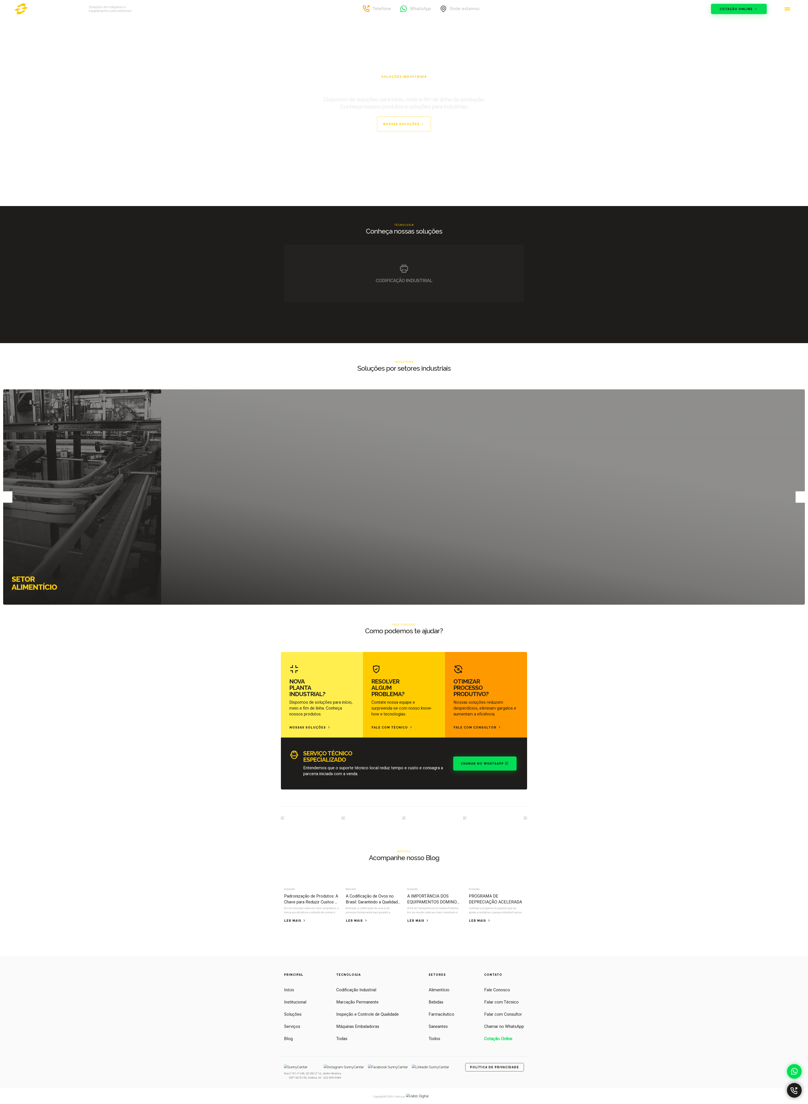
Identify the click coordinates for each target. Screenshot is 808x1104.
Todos (434, 1039)
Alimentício (439, 990)
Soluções (293, 1014)
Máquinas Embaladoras (357, 1026)
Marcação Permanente (357, 1002)
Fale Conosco (497, 990)
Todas (341, 1039)
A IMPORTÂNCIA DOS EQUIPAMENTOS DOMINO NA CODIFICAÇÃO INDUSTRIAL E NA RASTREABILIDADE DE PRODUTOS (432, 899)
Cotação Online (737, 9)
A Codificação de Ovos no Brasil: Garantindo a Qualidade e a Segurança (373, 899)
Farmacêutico (441, 1014)
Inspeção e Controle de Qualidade (367, 1014)
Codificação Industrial (356, 990)
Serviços (292, 1026)
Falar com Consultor (503, 1014)
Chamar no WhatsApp (483, 763)
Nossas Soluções (402, 124)
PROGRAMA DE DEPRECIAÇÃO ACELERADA (495, 899)
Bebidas (436, 1002)
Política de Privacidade (494, 1067)
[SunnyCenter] (47, 9)
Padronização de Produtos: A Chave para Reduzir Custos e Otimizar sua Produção (311, 899)
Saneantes (438, 1026)
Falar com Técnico (501, 1002)
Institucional (295, 1002)
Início (289, 990)
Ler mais (292, 920)
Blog (288, 1039)
